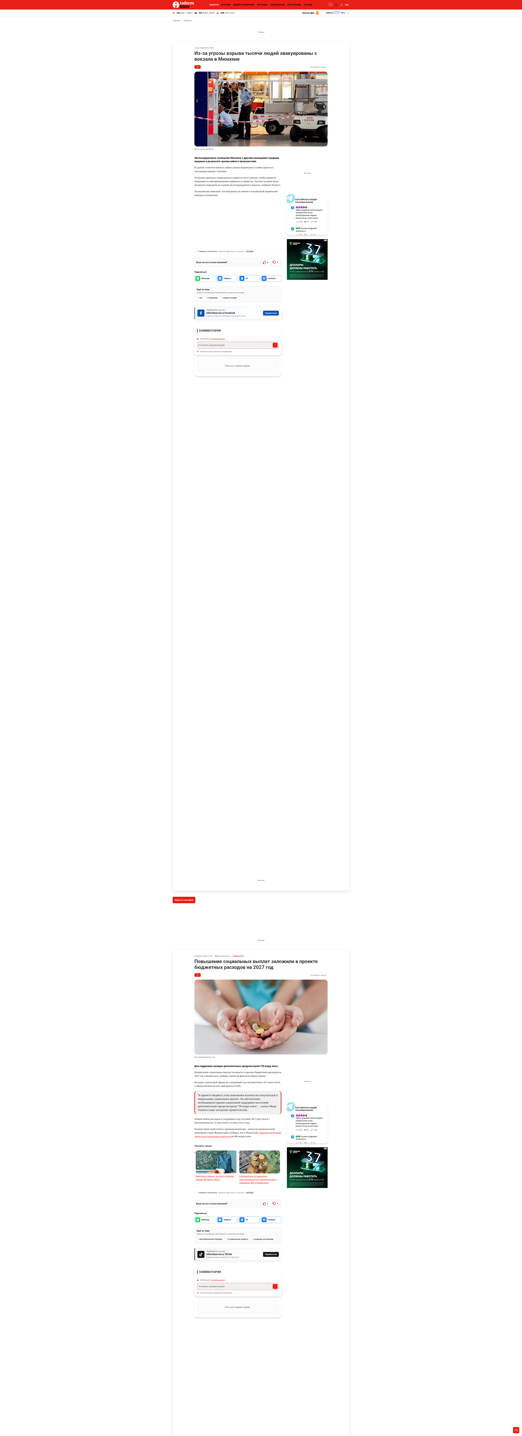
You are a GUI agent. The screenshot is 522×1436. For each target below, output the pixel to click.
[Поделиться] (516, 1430)
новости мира (230, 298)
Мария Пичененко (222, 956)
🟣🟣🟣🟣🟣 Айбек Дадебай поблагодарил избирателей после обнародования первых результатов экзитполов (309, 212)
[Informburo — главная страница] (184, 4)
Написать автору (319, 67)
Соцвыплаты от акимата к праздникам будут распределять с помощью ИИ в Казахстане (258, 1179)
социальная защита (238, 1239)
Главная (176, 20)
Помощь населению (264, 1239)
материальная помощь (211, 1239)
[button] (337, 13)
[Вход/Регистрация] (341, 4)
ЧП (201, 298)
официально (239, 956)
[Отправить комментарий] (275, 345)
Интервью (262, 5)
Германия (212, 298)
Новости (214, 5)
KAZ (347, 5)
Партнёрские (294, 5)
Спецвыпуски (277, 5)
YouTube (308, 5)
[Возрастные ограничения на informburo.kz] (330, 4)
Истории (225, 5)
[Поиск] (335, 4)
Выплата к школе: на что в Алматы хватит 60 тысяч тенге (215, 1178)
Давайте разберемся (243, 5)
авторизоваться (218, 339)
